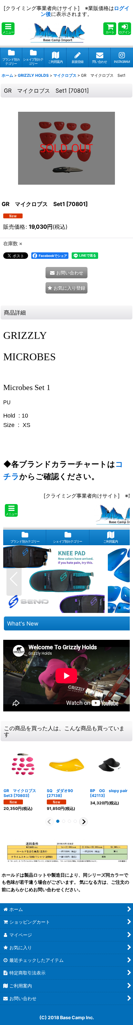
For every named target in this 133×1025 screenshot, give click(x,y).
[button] (8, 28)
